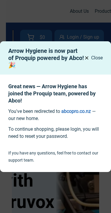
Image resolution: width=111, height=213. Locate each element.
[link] (76, 111)
